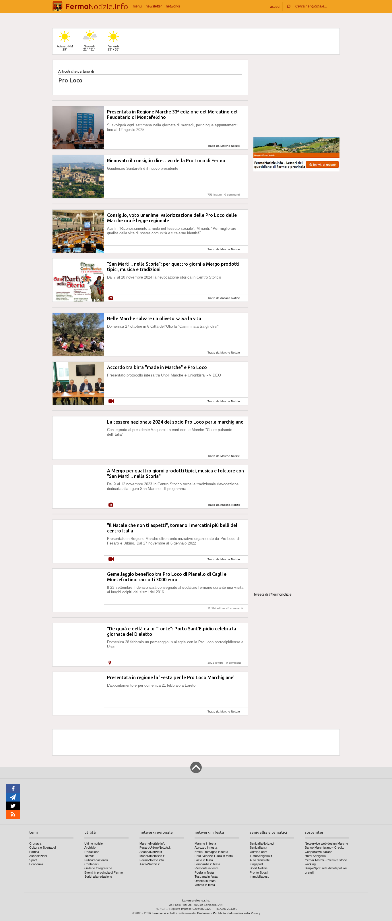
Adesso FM (65, 48)
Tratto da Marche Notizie (223, 145)
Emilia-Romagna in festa (211, 852)
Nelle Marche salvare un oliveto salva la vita (154, 318)
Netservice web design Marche (326, 843)
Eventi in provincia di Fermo (103, 872)
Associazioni (38, 856)
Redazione (91, 852)
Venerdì (113, 48)
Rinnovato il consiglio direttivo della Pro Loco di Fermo (166, 160)
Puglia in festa (204, 872)
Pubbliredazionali (96, 860)
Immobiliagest (259, 876)
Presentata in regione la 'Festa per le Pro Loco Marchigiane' (170, 677)
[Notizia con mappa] (109, 662)
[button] (275, 6)
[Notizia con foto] (110, 298)
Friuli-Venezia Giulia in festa (214, 856)
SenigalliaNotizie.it (262, 843)
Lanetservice (160, 913)
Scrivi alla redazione (98, 876)
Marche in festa (205, 843)
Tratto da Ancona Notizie (223, 298)
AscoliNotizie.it (149, 864)
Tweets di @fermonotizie (272, 594)
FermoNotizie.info (151, 860)
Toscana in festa (206, 876)
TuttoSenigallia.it (261, 856)
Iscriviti (89, 856)
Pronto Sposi (258, 872)
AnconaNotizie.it (150, 852)
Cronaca (35, 843)
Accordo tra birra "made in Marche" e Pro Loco (157, 367)
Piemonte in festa (206, 868)
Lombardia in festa (207, 864)
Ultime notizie (93, 843)
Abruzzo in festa (206, 847)
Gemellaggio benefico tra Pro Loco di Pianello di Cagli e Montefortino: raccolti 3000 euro (166, 576)
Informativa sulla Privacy (244, 913)
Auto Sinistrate (260, 860)
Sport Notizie (258, 868)
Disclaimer (203, 913)
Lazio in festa (204, 860)
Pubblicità (219, 913)
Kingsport (256, 864)
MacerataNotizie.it (151, 856)
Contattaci (91, 864)
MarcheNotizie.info (152, 843)
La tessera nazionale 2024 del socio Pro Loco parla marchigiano (175, 421)
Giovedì (89, 48)
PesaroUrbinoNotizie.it (154, 847)
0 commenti (232, 194)
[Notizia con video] (111, 401)
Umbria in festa (205, 881)
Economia (36, 864)
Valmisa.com (258, 852)
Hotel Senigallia (315, 856)
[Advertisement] (296, 96)
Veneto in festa (205, 885)
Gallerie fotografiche (98, 868)
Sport (33, 860)
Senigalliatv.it (258, 847)
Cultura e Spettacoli (42, 847)
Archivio (90, 847)
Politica (34, 852)
